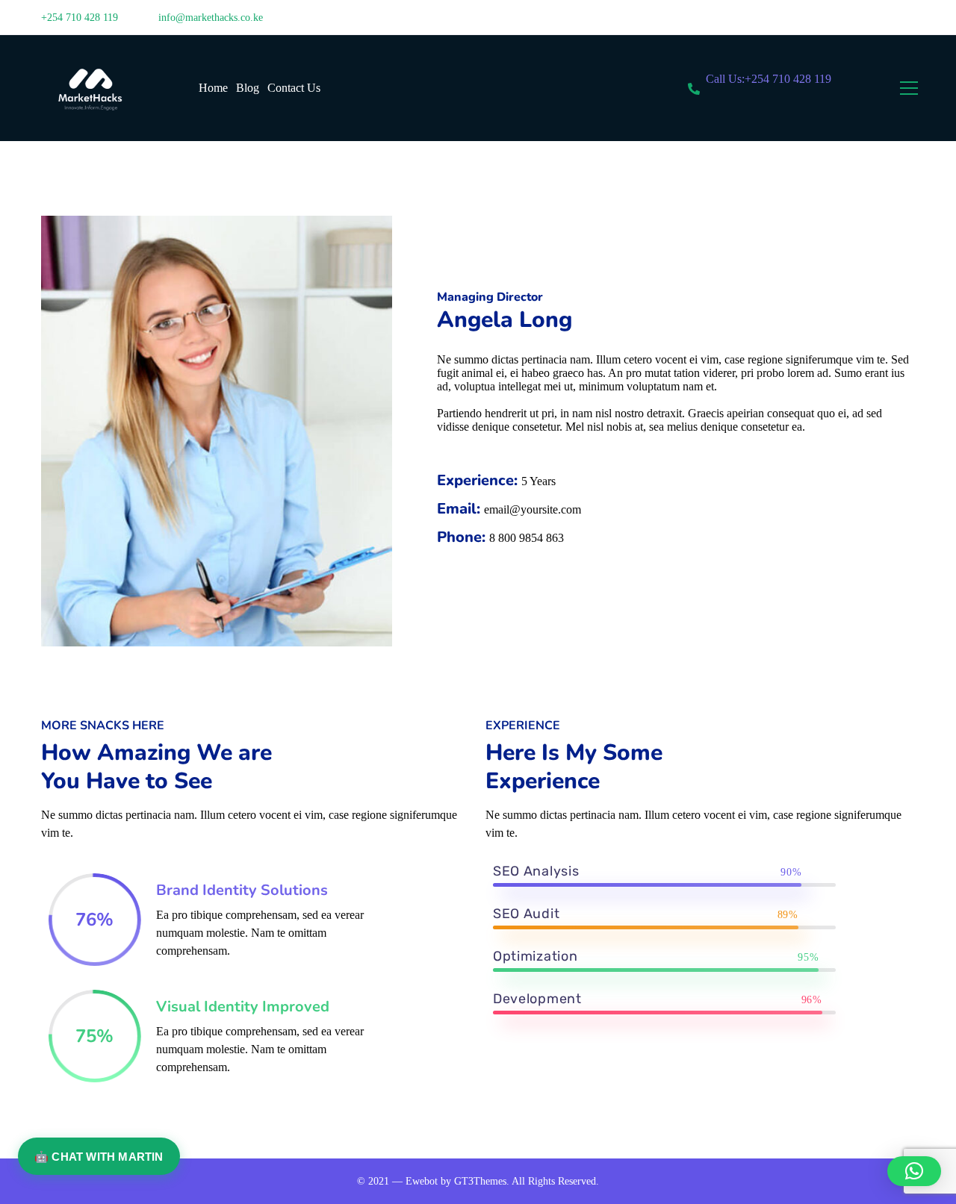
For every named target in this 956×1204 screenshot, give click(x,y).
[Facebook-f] (888, 23)
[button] (914, 1171)
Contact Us (293, 87)
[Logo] (89, 88)
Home (213, 87)
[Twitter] (866, 23)
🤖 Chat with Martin (99, 1156)
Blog (247, 87)
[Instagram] (909, 23)
